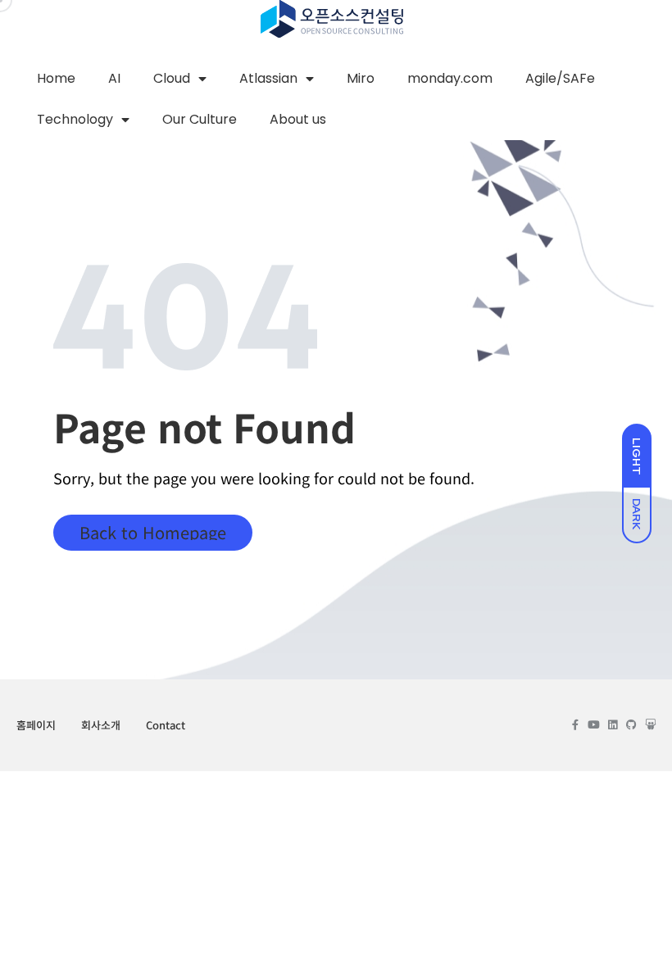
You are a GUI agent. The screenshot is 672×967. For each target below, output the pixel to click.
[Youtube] (593, 725)
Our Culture (199, 119)
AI (114, 78)
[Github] (631, 725)
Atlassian (268, 78)
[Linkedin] (612, 725)
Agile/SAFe (560, 78)
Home (56, 78)
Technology (75, 119)
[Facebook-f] (575, 725)
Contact (165, 725)
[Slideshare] (650, 725)
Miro (361, 78)
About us (298, 119)
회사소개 (100, 725)
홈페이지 (36, 725)
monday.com (450, 78)
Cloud (171, 78)
